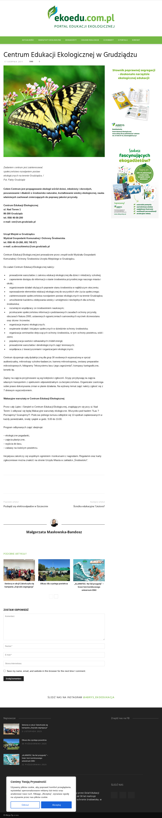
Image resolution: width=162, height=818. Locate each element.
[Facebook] (114, 795)
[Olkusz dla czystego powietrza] (54, 570)
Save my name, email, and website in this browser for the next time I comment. (46, 671)
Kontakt (136, 40)
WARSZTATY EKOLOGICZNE (49, 40)
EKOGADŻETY (71, 40)
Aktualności (28, 40)
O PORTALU (123, 40)
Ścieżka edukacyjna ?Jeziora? (89, 506)
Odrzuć (25, 805)
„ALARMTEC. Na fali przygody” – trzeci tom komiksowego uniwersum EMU (89, 587)
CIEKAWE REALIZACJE (90, 40)
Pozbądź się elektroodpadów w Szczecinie (25, 506)
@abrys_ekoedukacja (98, 697)
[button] (155, 40)
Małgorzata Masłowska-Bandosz (54, 531)
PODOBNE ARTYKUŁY (15, 554)
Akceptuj (56, 805)
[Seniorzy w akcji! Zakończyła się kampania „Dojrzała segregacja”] (19, 570)
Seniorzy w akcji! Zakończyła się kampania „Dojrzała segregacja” (35, 726)
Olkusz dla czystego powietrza (54, 583)
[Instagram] (123, 795)
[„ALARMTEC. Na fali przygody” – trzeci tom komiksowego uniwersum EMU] (89, 570)
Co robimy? (108, 40)
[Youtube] (131, 795)
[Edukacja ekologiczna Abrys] (81, 18)
